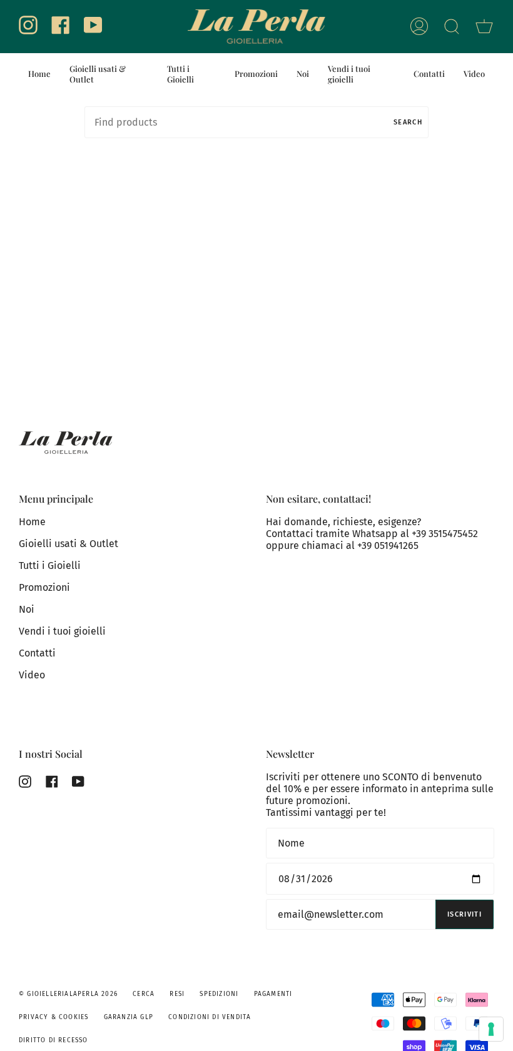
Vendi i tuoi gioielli (62, 631)
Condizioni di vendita (209, 1017)
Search (408, 122)
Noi (26, 609)
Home (32, 522)
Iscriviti (464, 914)
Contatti (37, 653)
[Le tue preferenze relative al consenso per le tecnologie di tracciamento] (491, 1029)
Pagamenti (273, 994)
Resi (177, 994)
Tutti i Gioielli (50, 565)
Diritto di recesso (53, 1040)
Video (32, 675)
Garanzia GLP (128, 1017)
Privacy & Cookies (53, 1017)
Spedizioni (219, 994)
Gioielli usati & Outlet (68, 544)
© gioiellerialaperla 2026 (68, 994)
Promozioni (44, 587)
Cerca (144, 994)
